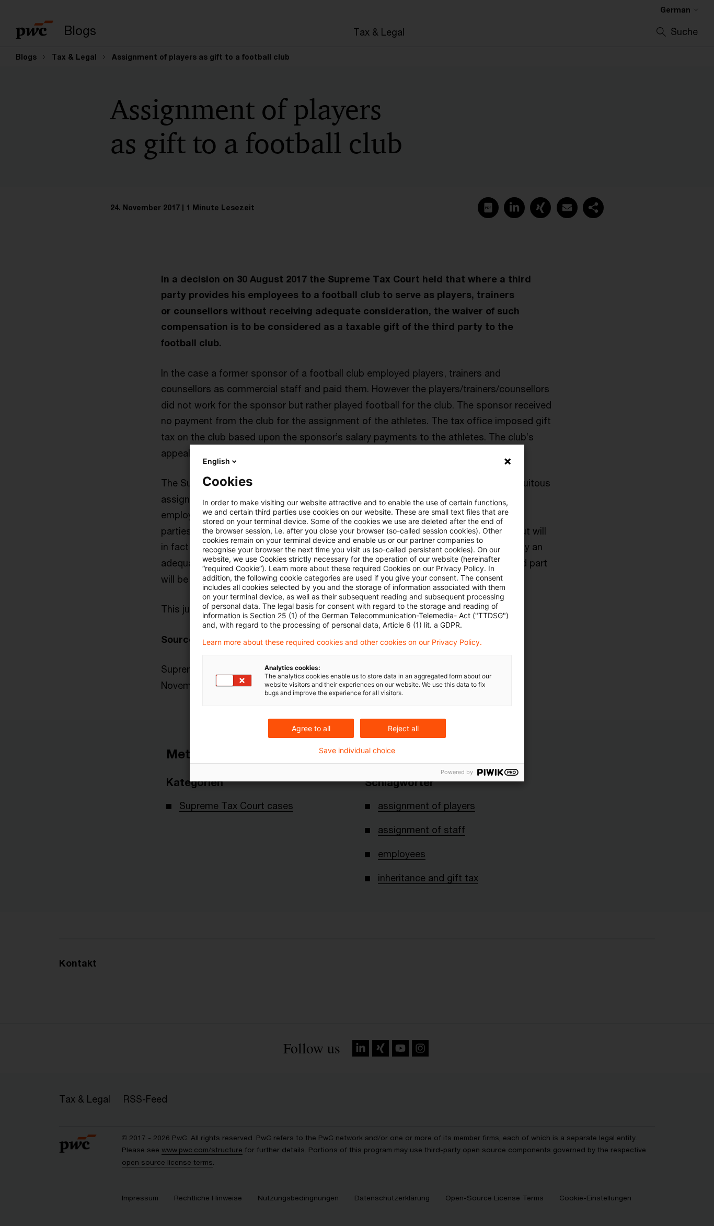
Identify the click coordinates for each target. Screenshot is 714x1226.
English (216, 461)
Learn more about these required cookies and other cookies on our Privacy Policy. (342, 642)
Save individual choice (357, 750)
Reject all (403, 728)
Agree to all (311, 728)
